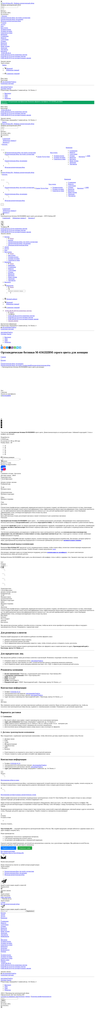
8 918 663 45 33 (15, 692)
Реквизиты (4, 946)
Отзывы (3, 926)
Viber (6, 95)
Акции (3, 914)
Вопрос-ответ (5, 960)
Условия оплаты (6, 941)
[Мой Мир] (7, 347)
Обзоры (3, 961)
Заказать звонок (13, 321)
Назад (12, 238)
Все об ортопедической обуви (10, 904)
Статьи (3, 902)
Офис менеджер (6, 897)
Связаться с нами (24, 848)
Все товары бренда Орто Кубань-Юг (12, 853)
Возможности (5, 950)
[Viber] (12, 347)
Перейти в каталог (8, 848)
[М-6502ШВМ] (6, 395)
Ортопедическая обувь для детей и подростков (15, 365)
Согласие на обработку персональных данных (15, 996)
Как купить (11, 255)
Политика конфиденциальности (41, 996)
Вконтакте (7, 93)
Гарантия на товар (6, 945)
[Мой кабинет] (1, 207)
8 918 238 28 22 (6, 53)
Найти (3, 1000)
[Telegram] (20, 347)
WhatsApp (7, 98)
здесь (54, 549)
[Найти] (2, 9)
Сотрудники (5, 924)
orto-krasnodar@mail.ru (33, 693)
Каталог (10, 240)
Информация (5, 936)
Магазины (4, 940)
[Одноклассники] (4, 347)
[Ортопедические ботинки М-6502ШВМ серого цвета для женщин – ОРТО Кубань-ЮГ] (3, 572)
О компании (5, 921)
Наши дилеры (5, 931)
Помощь (3, 951)
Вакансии (4, 928)
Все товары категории (8, 851)
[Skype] (17, 347)
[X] (10, 347)
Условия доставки (6, 943)
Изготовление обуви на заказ (10, 780)
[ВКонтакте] (2, 347)
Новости (3, 923)
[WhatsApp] (15, 347)
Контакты (4, 929)
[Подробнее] (1, 788)
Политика (4, 948)
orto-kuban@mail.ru (37, 661)
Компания (11, 265)
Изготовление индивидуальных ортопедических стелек (18, 794)
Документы (4, 935)
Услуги (3, 916)
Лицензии (4, 933)
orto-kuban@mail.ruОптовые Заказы (7, 87)
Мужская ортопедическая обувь (40, 365)
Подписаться (30, 911)
